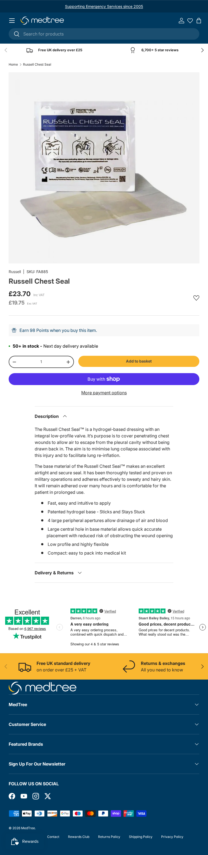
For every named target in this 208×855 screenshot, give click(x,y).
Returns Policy (109, 837)
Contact (53, 837)
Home (13, 64)
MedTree (28, 828)
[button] (199, 20)
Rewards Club (78, 837)
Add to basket (139, 361)
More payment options (104, 392)
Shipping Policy (140, 837)
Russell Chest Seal (37, 64)
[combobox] (104, 34)
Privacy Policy (172, 837)
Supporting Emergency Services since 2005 (104, 6)
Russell (15, 271)
